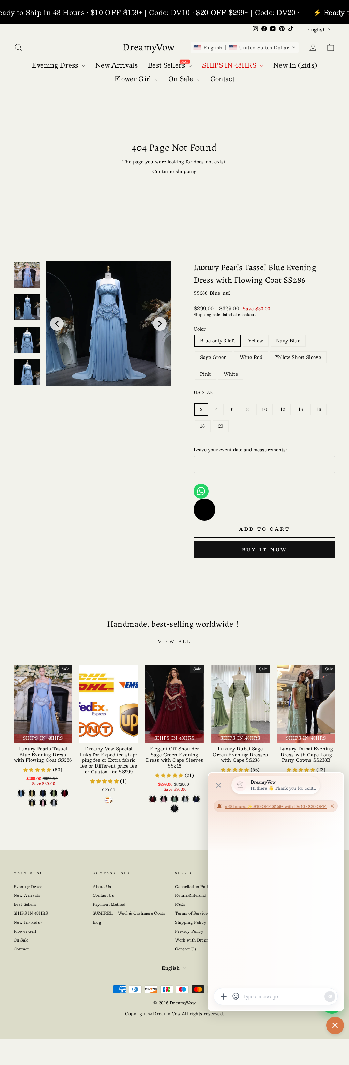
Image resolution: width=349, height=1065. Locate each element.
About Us (102, 886)
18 (202, 426)
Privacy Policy (189, 931)
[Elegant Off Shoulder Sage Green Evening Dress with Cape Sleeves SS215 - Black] (174, 808)
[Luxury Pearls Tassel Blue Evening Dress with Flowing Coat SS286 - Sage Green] (54, 793)
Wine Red (251, 357)
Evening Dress (28, 886)
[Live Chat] (204, 510)
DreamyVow (148, 47)
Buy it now (264, 549)
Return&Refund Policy (197, 895)
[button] (245, 47)
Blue (217, 341)
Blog (97, 922)
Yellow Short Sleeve (298, 357)
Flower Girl (25, 931)
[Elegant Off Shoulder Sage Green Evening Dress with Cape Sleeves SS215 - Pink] (164, 799)
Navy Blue (288, 341)
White (231, 374)
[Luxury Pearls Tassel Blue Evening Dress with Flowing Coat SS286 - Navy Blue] (43, 793)
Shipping (203, 314)
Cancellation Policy (193, 886)
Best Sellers (25, 904)
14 (300, 409)
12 (282, 409)
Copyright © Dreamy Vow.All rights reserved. (174, 1013)
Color (200, 329)
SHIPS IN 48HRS (31, 913)
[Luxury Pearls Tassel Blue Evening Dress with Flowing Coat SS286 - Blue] (21, 793)
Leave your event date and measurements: (240, 450)
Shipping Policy (190, 922)
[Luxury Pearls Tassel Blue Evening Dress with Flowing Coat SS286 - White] (54, 803)
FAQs (180, 904)
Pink (205, 374)
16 (318, 409)
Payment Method (109, 904)
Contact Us (103, 895)
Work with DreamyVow (198, 940)
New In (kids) (28, 922)
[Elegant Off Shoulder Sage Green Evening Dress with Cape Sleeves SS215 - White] (185, 799)
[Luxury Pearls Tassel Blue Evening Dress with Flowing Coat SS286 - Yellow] (32, 793)
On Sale (21, 940)
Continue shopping (174, 171)
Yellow (255, 341)
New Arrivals (27, 895)
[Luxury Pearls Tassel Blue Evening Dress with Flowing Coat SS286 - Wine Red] (65, 793)
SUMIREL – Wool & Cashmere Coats (129, 913)
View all (175, 641)
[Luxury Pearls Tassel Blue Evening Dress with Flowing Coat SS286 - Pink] (43, 803)
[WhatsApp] (201, 491)
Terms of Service (191, 913)
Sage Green (213, 357)
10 (264, 409)
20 (221, 426)
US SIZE (203, 392)
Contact (21, 949)
